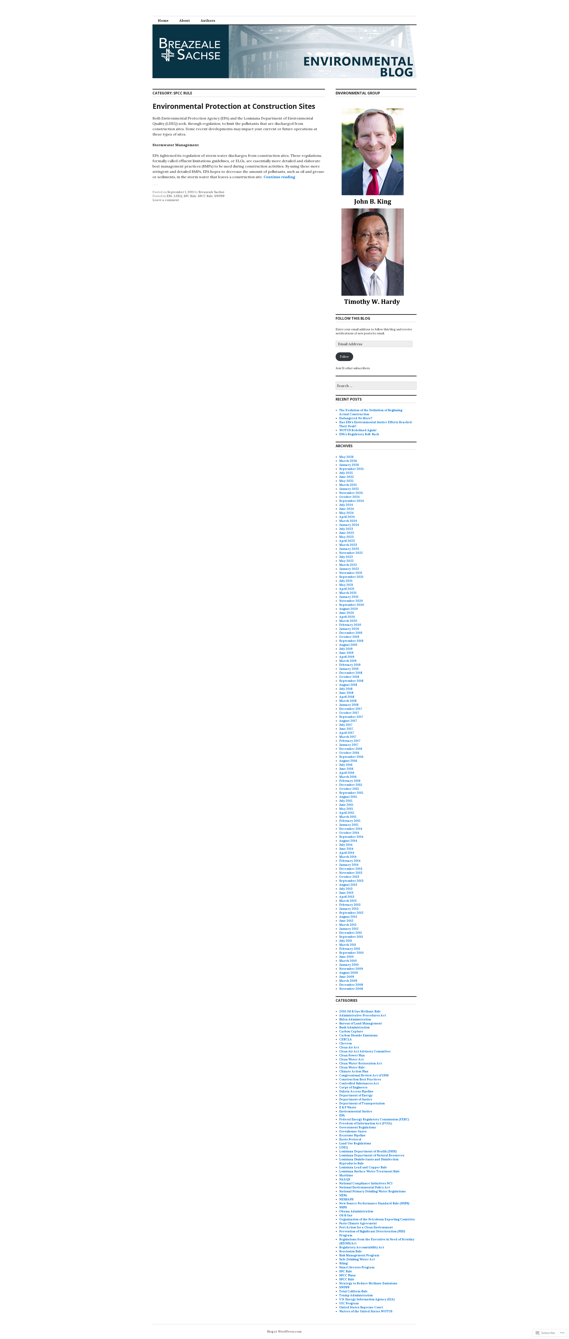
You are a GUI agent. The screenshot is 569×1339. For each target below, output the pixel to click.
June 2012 (346, 921)
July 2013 (346, 889)
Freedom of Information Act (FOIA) (365, 1123)
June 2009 (346, 977)
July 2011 (345, 941)
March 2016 (348, 777)
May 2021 (346, 585)
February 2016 (350, 781)
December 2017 (350, 709)
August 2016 (348, 761)
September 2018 (351, 681)
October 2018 (349, 677)
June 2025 (346, 477)
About (184, 20)
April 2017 (346, 733)
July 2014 (346, 845)
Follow (344, 357)
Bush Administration (354, 1027)
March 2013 (348, 901)
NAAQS (344, 1179)
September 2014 (351, 837)
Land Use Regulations (355, 1143)
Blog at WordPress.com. (284, 1331)
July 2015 (345, 801)
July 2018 (346, 689)
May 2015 (346, 809)
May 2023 (346, 537)
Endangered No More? (355, 418)
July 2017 (345, 725)
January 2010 (349, 965)
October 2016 (349, 753)
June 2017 (346, 729)
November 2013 (350, 873)
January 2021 (349, 597)
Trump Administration (356, 1295)
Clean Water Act (351, 1059)
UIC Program (349, 1303)
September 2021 (351, 577)
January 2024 (349, 525)
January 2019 (349, 669)
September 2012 (351, 913)
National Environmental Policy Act (364, 1187)
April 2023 (347, 541)
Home (163, 20)
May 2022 (346, 561)
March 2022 (348, 565)
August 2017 (348, 721)
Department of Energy (356, 1095)
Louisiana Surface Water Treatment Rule (369, 1171)
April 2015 (346, 813)
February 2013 (350, 905)
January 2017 (348, 745)
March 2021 (348, 593)
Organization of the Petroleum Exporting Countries (377, 1219)
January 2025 (349, 489)
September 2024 (351, 501)
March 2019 (348, 661)
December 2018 (350, 673)
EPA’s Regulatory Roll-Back (359, 434)
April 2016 (346, 773)
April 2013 (346, 897)
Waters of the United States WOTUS (365, 1311)
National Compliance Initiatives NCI (366, 1183)
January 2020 (349, 629)
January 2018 (349, 705)
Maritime (346, 1175)
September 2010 (351, 953)
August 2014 (348, 841)
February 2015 (349, 821)
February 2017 (349, 741)
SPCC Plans (347, 1275)
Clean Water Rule (352, 1067)
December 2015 (350, 785)
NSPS (343, 1207)
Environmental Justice (355, 1111)
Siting (343, 1263)
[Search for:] (376, 386)
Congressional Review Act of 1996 (364, 1075)
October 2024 (349, 497)
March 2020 (348, 621)
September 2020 (351, 605)
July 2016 (346, 765)
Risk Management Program (359, 1255)
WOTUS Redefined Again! (358, 430)
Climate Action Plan (353, 1071)
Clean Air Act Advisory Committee (365, 1051)
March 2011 (347, 945)
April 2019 (346, 657)
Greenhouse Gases (353, 1131)
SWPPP (219, 196)
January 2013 (349, 909)
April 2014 (346, 853)
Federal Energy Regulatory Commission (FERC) (374, 1119)
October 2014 (349, 833)
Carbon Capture (351, 1031)
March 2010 (348, 961)
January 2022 (349, 569)
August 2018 (348, 685)
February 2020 (350, 625)
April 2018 (346, 697)
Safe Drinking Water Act (357, 1259)
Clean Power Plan (352, 1055)
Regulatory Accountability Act (361, 1247)
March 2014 (348, 857)
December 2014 (350, 829)
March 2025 (348, 485)
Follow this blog (353, 318)
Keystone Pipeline (352, 1135)
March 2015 (347, 817)
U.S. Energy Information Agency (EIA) (367, 1299)
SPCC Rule (205, 196)
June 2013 (346, 893)
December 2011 (350, 933)
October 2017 (349, 713)
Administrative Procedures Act (362, 1015)
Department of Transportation (362, 1103)
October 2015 (349, 789)
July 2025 (346, 473)
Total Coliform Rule (353, 1291)
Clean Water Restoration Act (360, 1063)
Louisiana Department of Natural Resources (371, 1155)
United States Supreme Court (361, 1307)
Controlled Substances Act (359, 1083)
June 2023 (346, 533)
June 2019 (346, 653)
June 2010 (346, 957)
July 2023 (346, 529)
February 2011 (349, 949)
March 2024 (348, 521)
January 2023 (349, 549)
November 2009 (351, 969)
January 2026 (349, 465)
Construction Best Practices (360, 1079)
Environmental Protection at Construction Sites (233, 106)
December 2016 (350, 749)
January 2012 (349, 929)
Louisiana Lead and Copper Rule (363, 1167)
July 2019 (346, 649)
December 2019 (350, 633)
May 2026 (346, 457)
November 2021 (350, 573)
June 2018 (346, 693)
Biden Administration (355, 1019)
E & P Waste (347, 1107)
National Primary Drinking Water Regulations (372, 1191)
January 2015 (348, 825)
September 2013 (351, 881)
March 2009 (348, 981)
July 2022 (346, 557)
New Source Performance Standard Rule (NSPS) (374, 1203)
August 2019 (348, 645)
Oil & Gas (345, 1215)
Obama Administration (356, 1211)
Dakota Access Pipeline (356, 1091)
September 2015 (351, 793)
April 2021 (346, 589)
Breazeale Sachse (211, 192)
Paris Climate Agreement (358, 1223)
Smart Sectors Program (357, 1267)
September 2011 (351, 937)
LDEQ (178, 196)
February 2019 (350, 665)
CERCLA (345, 1039)
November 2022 (351, 553)
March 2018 (348, 701)
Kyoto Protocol (350, 1139)
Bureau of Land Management (360, 1023)
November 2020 (351, 601)
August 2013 (348, 885)
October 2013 (349, 877)
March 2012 (348, 925)
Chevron (345, 1043)
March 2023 (348, 545)
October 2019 (349, 637)
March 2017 (347, 737)
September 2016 (351, 757)
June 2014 (346, 849)
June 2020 (346, 613)
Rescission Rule (350, 1251)
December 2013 (350, 869)
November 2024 (351, 493)
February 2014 (350, 861)
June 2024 (346, 509)
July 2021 (346, 581)
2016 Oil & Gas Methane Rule (360, 1011)
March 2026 (348, 461)
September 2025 (351, 469)
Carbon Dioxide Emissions (358, 1035)
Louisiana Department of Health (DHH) (368, 1151)
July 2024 (346, 505)
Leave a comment (165, 200)
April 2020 (347, 617)
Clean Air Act (349, 1047)
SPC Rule (190, 196)
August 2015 (348, 797)
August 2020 (348, 609)
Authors (207, 20)
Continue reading (279, 177)
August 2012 (348, 917)
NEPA (343, 1195)
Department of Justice (355, 1099)
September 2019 (351, 641)
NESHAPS (346, 1199)
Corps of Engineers (353, 1087)
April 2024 (347, 517)
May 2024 (346, 513)
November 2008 (351, 989)
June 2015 (346, 805)
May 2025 (346, 481)
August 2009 (348, 973)
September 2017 (351, 717)
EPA (169, 196)
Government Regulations (357, 1127)
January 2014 (349, 865)
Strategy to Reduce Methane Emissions (368, 1283)
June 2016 (346, 769)
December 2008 (351, 985)
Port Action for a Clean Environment (366, 1227)
